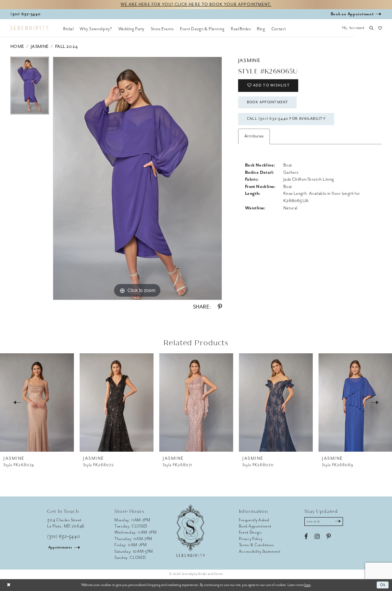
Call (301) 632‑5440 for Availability (286, 118)
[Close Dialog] (8, 585)
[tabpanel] (29, 88)
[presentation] (37, 402)
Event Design (250, 532)
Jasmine (40, 46)
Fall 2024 (66, 46)
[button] (353, 29)
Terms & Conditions (256, 544)
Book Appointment (267, 102)
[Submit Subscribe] (338, 521)
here (307, 585)
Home (17, 46)
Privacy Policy (251, 538)
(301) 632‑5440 (63, 536)
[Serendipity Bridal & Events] (29, 28)
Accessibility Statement (260, 551)
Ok (383, 585)
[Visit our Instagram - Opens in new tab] (317, 536)
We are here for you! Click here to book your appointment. (196, 4)
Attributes (254, 136)
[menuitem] (68, 28)
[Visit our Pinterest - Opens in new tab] (329, 536)
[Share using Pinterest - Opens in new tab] (220, 307)
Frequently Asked (254, 520)
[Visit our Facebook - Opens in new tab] (306, 536)
